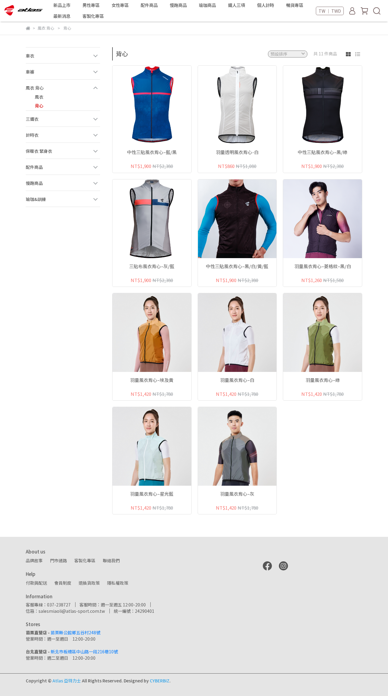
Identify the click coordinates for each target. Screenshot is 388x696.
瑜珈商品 (207, 5)
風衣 (39, 97)
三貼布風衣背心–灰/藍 (151, 266)
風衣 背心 (35, 88)
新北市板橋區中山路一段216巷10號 (84, 651)
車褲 (30, 72)
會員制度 (62, 583)
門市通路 (58, 560)
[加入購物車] (160, 105)
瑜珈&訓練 (36, 199)
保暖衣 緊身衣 (39, 151)
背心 (39, 106)
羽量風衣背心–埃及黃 (151, 380)
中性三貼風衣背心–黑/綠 (322, 152)
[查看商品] (143, 105)
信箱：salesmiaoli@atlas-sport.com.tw (65, 611)
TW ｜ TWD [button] (330, 11)
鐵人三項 (236, 5)
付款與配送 (36, 583)
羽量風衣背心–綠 (323, 380)
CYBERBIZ (159, 681)
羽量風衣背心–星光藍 (151, 494)
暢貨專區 (294, 5)
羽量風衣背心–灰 (237, 494)
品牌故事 (34, 560)
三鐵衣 (32, 119)
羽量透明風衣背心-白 (237, 152)
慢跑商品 (34, 183)
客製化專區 (93, 16)
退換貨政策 (89, 583)
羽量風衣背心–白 (237, 380)
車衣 (30, 56)
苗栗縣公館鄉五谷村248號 (75, 632)
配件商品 (34, 167)
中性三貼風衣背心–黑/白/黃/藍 (237, 266)
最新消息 (61, 16)
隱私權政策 (117, 583)
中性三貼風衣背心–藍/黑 (152, 152)
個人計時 (265, 5)
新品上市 (61, 5)
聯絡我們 (111, 560)
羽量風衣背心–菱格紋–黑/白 (322, 266)
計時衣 (32, 135)
